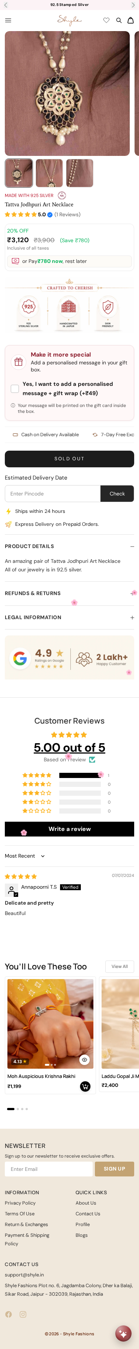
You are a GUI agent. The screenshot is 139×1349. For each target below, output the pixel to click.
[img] (21, 876)
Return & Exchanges (26, 1224)
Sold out (69, 458)
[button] (21, 214)
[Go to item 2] (49, 173)
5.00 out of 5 (69, 747)
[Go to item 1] (19, 173)
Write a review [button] (70, 829)
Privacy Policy (20, 1203)
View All (120, 966)
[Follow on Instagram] (23, 1314)
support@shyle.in (24, 1275)
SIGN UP (115, 1168)
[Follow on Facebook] (8, 1314)
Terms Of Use (19, 1214)
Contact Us (88, 1214)
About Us (86, 1203)
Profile (83, 1224)
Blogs (82, 1235)
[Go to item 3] (80, 173)
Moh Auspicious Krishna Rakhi (41, 1076)
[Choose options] (84, 1060)
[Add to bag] (85, 1086)
